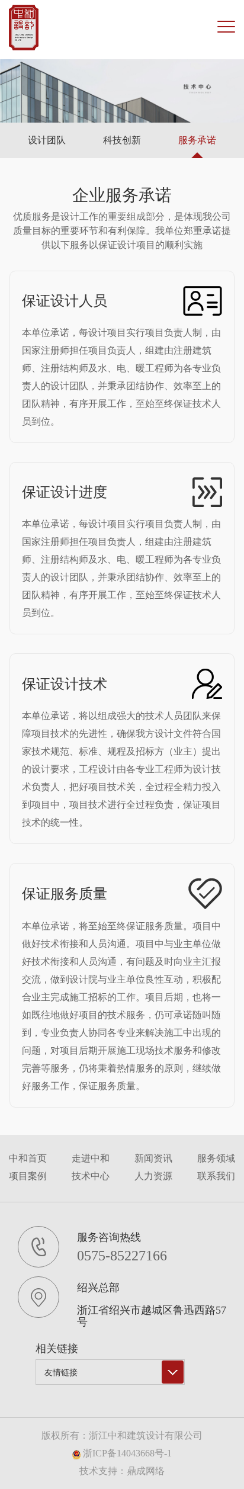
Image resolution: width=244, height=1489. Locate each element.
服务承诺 (197, 140)
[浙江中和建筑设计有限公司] (23, 27)
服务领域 (216, 1158)
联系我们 (216, 1176)
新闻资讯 (153, 1158)
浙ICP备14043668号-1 (126, 1453)
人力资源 (153, 1176)
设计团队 (47, 140)
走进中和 (91, 1158)
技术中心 (91, 1176)
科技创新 (122, 140)
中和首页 (28, 1158)
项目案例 (28, 1176)
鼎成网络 (146, 1471)
